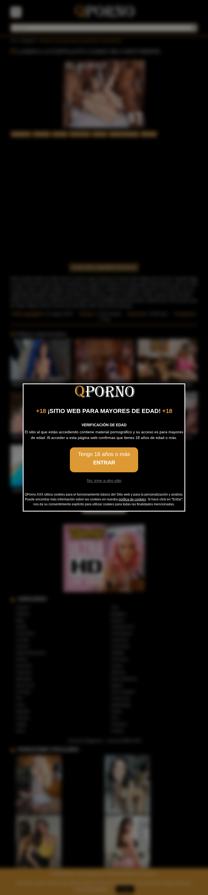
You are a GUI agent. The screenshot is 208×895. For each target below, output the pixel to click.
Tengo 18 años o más (104, 458)
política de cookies (132, 499)
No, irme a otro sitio (104, 480)
